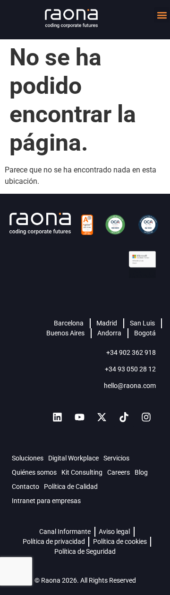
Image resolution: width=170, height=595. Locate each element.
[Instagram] (146, 417)
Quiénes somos (34, 472)
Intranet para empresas (46, 501)
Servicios (116, 458)
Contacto (25, 486)
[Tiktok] (124, 417)
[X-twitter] (101, 417)
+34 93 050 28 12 (130, 369)
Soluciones (27, 458)
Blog (141, 472)
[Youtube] (79, 417)
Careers (118, 472)
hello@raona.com (130, 385)
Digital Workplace (73, 458)
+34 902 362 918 (131, 352)
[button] (162, 15)
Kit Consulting (81, 472)
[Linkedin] (57, 417)
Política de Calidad (71, 486)
